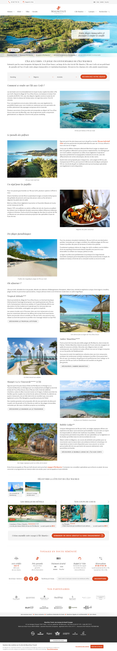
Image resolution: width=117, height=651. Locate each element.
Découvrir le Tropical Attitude (23, 321)
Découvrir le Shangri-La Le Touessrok (26, 409)
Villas (27, 12)
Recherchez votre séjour (93, 77)
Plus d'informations (52, 649)
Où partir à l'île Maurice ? (43, 55)
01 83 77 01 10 (15, 2)
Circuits (35, 12)
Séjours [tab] (9, 12)
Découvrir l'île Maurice (26, 55)
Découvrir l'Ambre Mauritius (75, 366)
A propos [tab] (91, 12)
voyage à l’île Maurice (54, 467)
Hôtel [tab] (19, 12)
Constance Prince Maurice (19, 524)
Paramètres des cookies (82, 646)
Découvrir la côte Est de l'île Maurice (64, 55)
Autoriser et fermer (97, 646)
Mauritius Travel (12, 55)
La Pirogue (66, 524)
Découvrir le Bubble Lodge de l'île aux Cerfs (82, 452)
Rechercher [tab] (103, 12)
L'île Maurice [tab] (79, 12)
